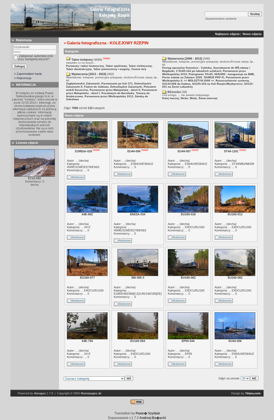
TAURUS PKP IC (214, 77)
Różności (174, 92)
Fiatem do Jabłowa (96, 86)
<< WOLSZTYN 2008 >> (199, 80)
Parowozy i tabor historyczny (85, 65)
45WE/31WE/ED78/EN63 (83, 167)
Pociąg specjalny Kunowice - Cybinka (187, 67)
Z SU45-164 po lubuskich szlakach (198, 70)
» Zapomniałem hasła (28, 73)
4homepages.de (91, 393)
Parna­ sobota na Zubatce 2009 (182, 77)
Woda (193, 98)
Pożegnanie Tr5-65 (201, 74)
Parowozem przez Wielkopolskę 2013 (109, 96)
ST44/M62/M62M (243, 163)
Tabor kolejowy (82, 59)
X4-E (87, 227)
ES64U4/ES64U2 (142, 163)
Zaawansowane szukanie (221, 18)
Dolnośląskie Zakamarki (126, 86)
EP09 (188, 353)
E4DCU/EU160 (194, 227)
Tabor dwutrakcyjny (79, 69)
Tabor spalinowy (116, 65)
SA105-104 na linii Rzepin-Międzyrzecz (217, 83)
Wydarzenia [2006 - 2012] (185, 58)
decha (84, 160)
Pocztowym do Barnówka (117, 93)
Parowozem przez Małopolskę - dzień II (115, 89)
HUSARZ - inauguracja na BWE (234, 74)
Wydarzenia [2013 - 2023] (88, 74)
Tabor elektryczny (140, 65)
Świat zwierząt (208, 98)
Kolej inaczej (170, 98)
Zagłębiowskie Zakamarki (83, 83)
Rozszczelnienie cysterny (232, 80)
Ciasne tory (138, 69)
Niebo (184, 98)
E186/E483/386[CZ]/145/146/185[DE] (138, 293)
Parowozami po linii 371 (117, 83)
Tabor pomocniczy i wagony (111, 69)
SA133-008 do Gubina (176, 83)
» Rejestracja (22, 78)
